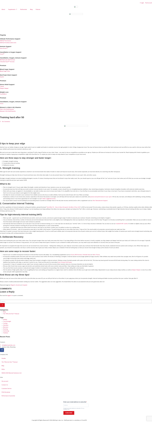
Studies (4, 358)
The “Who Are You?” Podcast (10, 362)
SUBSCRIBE (68, 413)
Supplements (11, 9)
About (3, 9)
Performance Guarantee (8, 395)
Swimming (6, 331)
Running (5, 329)
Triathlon (5, 332)
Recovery (5, 327)
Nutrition (5, 325)
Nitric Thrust (96, 254)
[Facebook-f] (2, 350)
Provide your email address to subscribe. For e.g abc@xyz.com (73, 409)
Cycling (5, 323)
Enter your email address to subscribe (74, 402)
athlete (5, 319)
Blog (31, 9)
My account (5, 381)
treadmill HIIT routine (122, 223)
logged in (9, 295)
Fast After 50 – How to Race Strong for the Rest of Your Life (63, 207)
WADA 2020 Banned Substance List (12, 373)
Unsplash (24, 285)
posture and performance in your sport (101, 196)
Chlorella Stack (86, 254)
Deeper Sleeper (136, 270)
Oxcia (72, 254)
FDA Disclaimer (6, 392)
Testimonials (23, 9)
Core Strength (7, 321)
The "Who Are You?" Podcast (11, 313)
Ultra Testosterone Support (100, 200)
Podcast (38, 9)
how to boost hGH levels (65, 262)
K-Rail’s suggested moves (48, 198)
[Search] (2, 305)
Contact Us (5, 385)
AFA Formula (78, 254)
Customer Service (6, 388)
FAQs (3, 369)
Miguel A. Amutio (15, 285)
